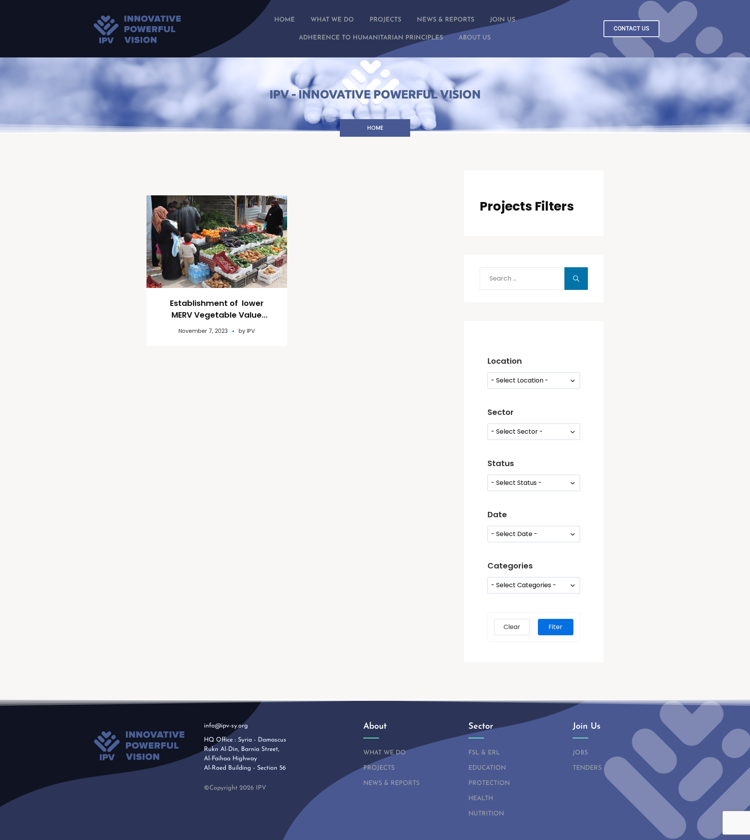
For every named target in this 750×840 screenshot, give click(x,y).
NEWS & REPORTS (445, 20)
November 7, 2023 (203, 331)
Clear (512, 626)
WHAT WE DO (332, 20)
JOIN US (502, 20)
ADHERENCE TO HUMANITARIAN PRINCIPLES (371, 38)
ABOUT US (475, 38)
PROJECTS (385, 20)
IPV (251, 331)
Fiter (555, 626)
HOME (284, 20)
